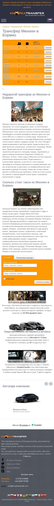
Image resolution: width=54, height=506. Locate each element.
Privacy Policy (42, 499)
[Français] (17, 495)
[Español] (14, 495)
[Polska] (36, 495)
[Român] (39, 495)
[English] (8, 495)
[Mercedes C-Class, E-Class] (27, 390)
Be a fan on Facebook (14, 460)
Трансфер (7, 257)
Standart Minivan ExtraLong (7, 76)
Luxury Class (6, 56)
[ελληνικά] (33, 495)
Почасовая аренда (24, 258)
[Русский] (11, 495)
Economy (7, 47)
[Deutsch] (23, 495)
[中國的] (45, 495)
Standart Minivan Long (6, 70)
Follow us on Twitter (13, 464)
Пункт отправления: (11, 262)
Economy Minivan (7, 60)
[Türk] (42, 495)
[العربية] (30, 495)
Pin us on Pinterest (13, 468)
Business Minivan (7, 65)
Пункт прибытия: (9, 271)
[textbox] (20, 265)
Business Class (7, 52)
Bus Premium (7, 82)
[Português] (27, 495)
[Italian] (20, 495)
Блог (8, 472)
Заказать (49, 47)
